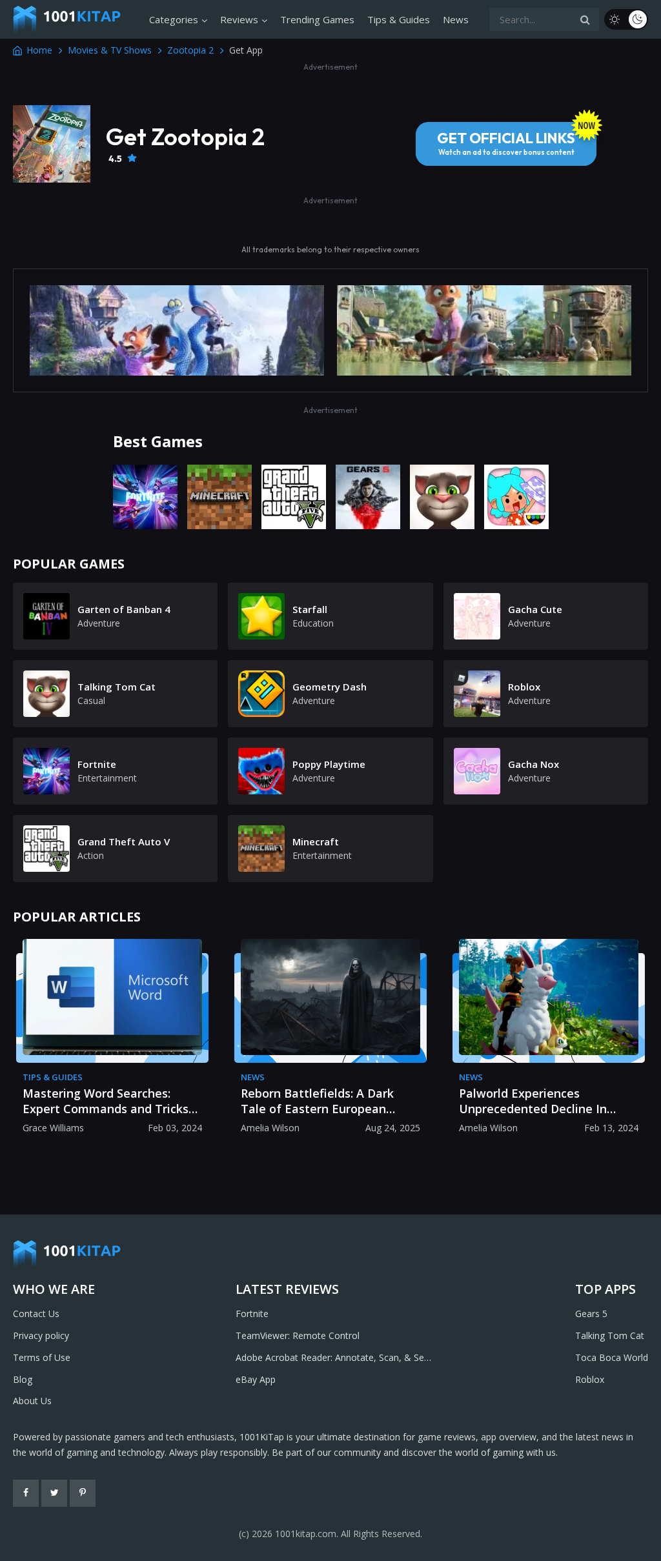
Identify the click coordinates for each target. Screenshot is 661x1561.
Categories (173, 19)
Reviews (239, 19)
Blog (22, 1379)
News (456, 19)
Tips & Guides (398, 19)
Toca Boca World (611, 1357)
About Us (32, 1401)
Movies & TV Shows (110, 50)
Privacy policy (41, 1335)
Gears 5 (591, 1313)
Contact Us (36, 1313)
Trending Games (317, 19)
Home (39, 50)
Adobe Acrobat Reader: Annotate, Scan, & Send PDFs (335, 1358)
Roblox (589, 1379)
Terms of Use (41, 1357)
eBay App (256, 1379)
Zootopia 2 (190, 50)
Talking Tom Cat (609, 1335)
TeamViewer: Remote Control (298, 1335)
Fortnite (252, 1313)
